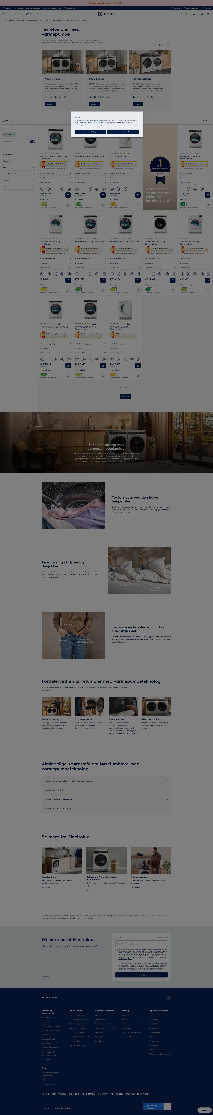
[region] (107, 125)
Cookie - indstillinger (90, 132)
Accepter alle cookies (123, 132)
